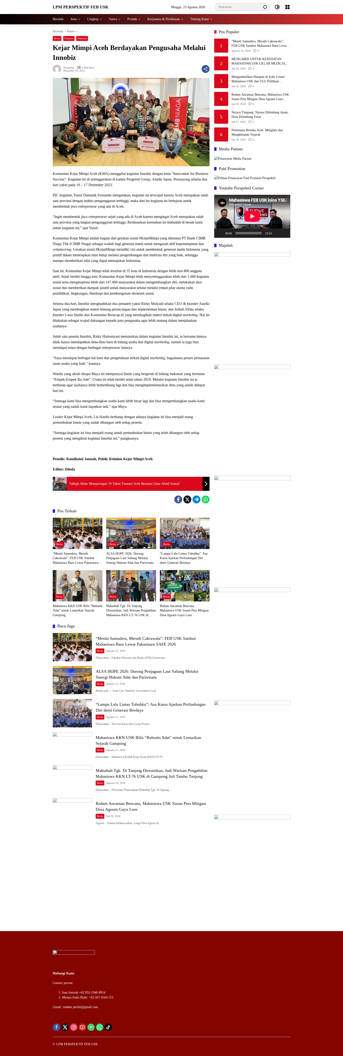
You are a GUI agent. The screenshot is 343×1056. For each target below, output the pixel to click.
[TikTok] (108, 1027)
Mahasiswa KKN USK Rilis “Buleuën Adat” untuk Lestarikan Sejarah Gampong (77, 610)
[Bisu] (276, 233)
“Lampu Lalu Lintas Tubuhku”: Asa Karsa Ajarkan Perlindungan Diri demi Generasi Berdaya (183, 558)
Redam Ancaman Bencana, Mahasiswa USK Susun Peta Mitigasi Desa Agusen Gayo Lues (184, 610)
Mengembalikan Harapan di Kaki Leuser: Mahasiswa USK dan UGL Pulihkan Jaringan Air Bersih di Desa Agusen (258, 79)
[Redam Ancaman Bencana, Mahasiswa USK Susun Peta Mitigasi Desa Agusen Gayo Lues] (185, 585)
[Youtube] (82, 1027)
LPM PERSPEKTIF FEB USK (80, 7)
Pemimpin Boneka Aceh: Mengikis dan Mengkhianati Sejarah (257, 132)
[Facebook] (178, 499)
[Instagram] (73, 1027)
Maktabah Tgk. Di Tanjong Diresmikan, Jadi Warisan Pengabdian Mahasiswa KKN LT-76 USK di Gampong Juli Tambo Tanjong (131, 611)
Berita (57, 38)
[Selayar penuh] (284, 233)
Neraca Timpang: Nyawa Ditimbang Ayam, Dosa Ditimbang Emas (260, 115)
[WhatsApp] (206, 499)
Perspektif (68, 67)
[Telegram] (196, 499)
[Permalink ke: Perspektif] (58, 69)
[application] (252, 216)
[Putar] (220, 233)
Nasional (82, 38)
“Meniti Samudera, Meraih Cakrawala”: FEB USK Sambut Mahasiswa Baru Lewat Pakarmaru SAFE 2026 (75, 558)
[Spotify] (91, 1027)
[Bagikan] (206, 69)
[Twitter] (187, 499)
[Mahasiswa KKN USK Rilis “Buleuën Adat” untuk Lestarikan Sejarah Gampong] (77, 585)
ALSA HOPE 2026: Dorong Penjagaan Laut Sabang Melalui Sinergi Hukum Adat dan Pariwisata (130, 558)
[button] (265, 7)
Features (68, 38)
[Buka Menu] (287, 7)
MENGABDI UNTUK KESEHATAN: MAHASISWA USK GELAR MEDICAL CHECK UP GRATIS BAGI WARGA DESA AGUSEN (260, 61)
